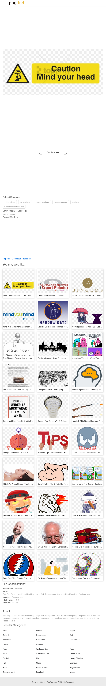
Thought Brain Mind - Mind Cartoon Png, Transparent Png (27, 452)
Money (73, 672)
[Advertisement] (53, 31)
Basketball (7, 639)
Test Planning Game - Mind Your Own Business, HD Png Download (30, 358)
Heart (5, 630)
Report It (6, 258)
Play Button (75, 639)
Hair (38, 658)
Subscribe (40, 639)
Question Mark (9, 672)
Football (6, 658)
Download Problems (21, 258)
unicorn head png (42, 202)
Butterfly (6, 635)
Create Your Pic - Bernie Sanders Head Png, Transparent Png (63, 546)
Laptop (5, 644)
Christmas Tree (42, 653)
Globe (38, 662)
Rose (72, 648)
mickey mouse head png (14, 206)
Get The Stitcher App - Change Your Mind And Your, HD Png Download (67, 326)
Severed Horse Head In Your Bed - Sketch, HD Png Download (63, 515)
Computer (74, 662)
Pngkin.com (75, 667)
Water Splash (41, 667)
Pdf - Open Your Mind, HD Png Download (20, 389)
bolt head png (9, 202)
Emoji (5, 653)
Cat (71, 635)
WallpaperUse (42, 648)
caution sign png (60, 202)
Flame (38, 630)
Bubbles (39, 644)
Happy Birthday (76, 658)
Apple (72, 630)
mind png (76, 202)
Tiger (5, 648)
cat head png (25, 202)
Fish (4, 662)
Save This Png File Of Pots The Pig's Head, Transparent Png (62, 484)
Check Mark (75, 653)
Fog (71, 644)
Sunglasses (41, 635)
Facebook (40, 672)
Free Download (53, 151)
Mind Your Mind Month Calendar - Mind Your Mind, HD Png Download (31, 326)
